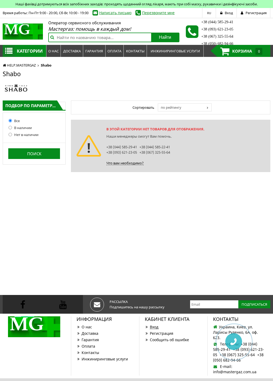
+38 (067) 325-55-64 (217, 36)
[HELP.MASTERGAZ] (23, 31)
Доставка (90, 333)
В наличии (23, 127)
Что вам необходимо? (125, 163)
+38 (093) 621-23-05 (217, 29)
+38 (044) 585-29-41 (217, 22)
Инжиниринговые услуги (105, 358)
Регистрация (161, 333)
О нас (87, 326)
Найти (165, 37)
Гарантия (90, 339)
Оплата (88, 346)
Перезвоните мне (158, 12)
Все (17, 120)
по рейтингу (171, 107)
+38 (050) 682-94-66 (217, 44)
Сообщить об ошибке (169, 339)
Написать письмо (115, 12)
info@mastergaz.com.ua (234, 371)
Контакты (90, 352)
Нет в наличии (26, 134)
